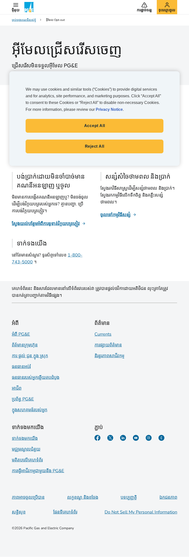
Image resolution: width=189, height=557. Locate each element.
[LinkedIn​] (123, 438)
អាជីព (16, 388)
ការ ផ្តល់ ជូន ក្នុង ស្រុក (30, 356)
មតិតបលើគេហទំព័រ (27, 460)
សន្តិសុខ (19, 512)
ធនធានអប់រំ (21, 367)
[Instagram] (149, 438)
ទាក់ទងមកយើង (25, 438)
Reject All (94, 146)
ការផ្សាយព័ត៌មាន (108, 345)
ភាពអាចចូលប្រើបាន (28, 497)
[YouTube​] (136, 438)
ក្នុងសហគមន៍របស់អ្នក (29, 410)
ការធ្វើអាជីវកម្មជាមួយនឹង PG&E (38, 471)
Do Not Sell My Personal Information (141, 512)
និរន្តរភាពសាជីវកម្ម (109, 356)
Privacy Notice (109, 109)
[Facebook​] (97, 438)
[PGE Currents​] (161, 438)
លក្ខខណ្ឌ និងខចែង (82, 497)
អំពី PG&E (21, 334)
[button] (15, 7)
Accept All (94, 126)
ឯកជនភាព (168, 497)
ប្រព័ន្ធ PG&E (23, 399)
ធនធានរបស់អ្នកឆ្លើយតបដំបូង (35, 377)
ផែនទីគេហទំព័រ (65, 512)
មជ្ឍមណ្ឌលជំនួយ (26, 449)
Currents (102, 334)
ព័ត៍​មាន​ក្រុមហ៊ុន (25, 345)
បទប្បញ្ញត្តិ (129, 497)
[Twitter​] (110, 438)
